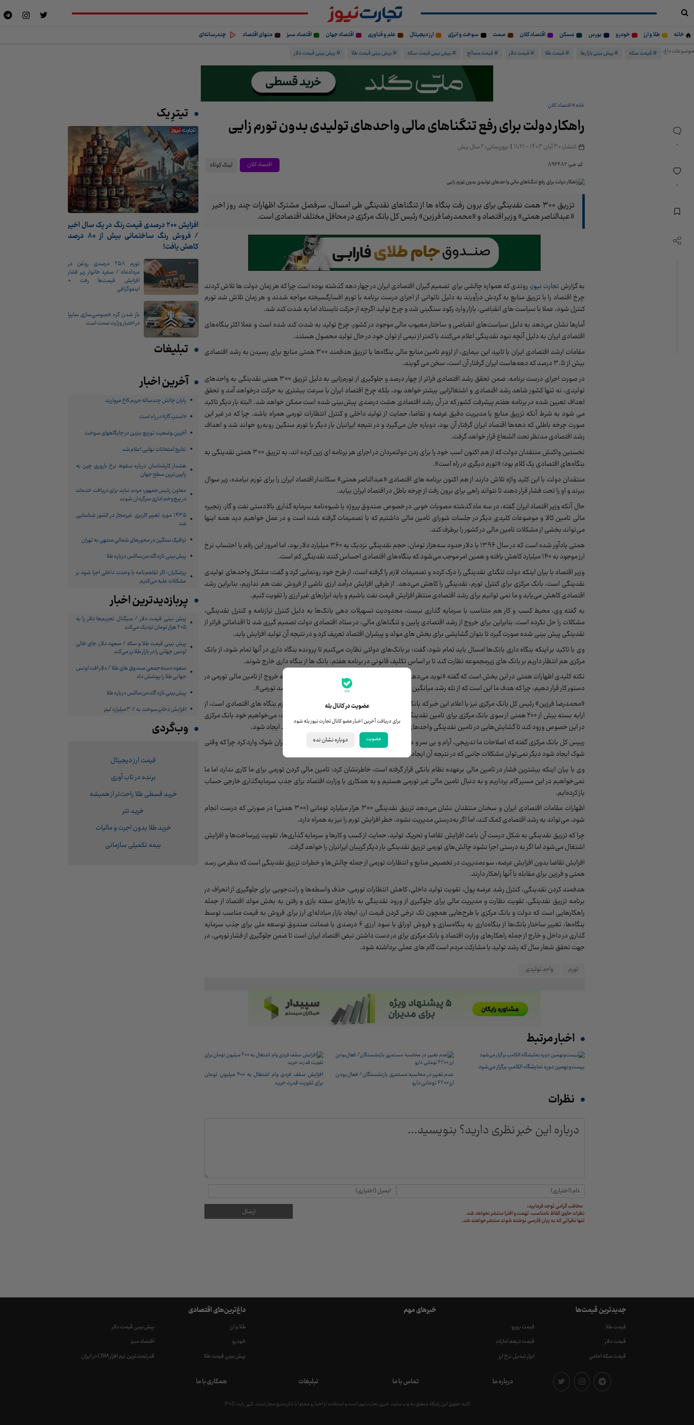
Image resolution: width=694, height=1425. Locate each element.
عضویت (374, 739)
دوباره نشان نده (330, 740)
